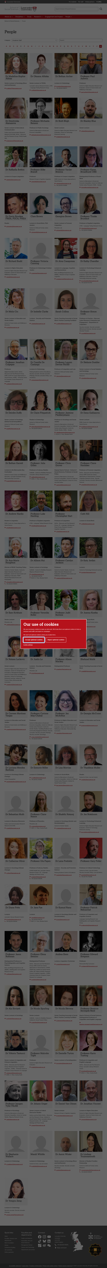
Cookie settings (28, 645)
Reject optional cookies (56, 640)
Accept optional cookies (34, 640)
